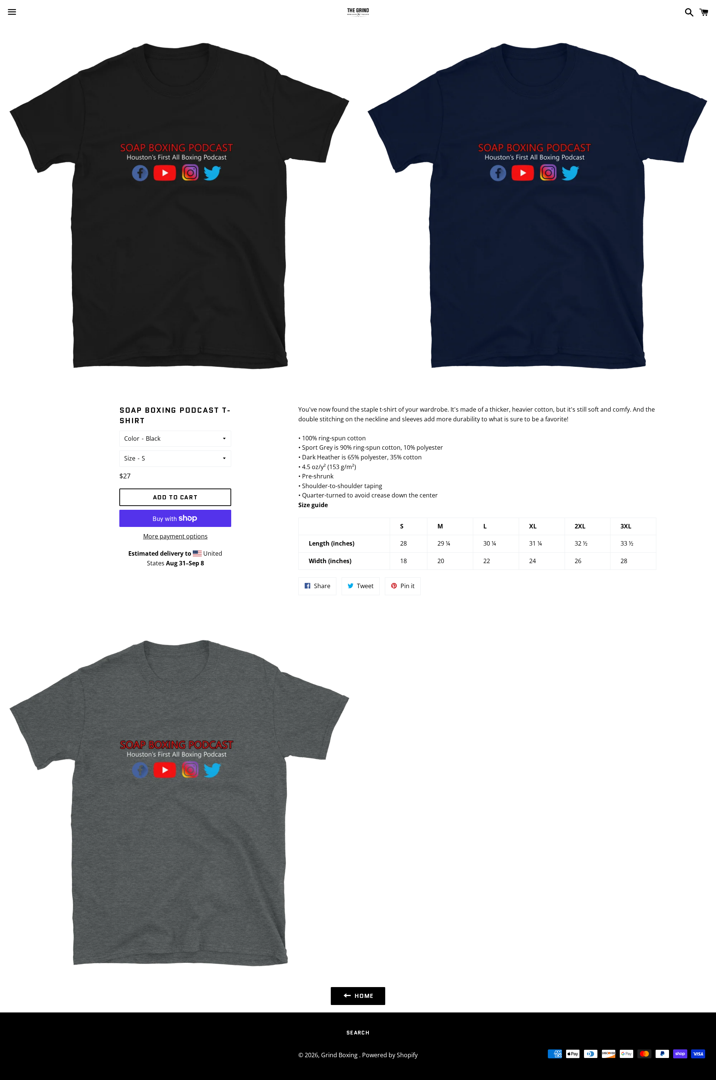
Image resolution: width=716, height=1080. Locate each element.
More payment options (175, 536)
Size (129, 458)
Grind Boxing (340, 1055)
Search (358, 1032)
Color (131, 438)
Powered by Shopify (390, 1055)
